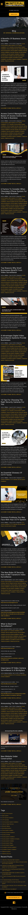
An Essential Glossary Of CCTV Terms (11, 474)
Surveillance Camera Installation (8, 591)
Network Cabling (23, 48)
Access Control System (6, 581)
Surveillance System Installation (14, 59)
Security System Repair (18, 55)
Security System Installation (11, 636)
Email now (14, 14)
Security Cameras (14, 52)
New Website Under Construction (9, 757)
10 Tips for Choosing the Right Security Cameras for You (12, 402)
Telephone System (20, 591)
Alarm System (12, 45)
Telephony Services (9, 61)
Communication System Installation (10, 822)
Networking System (5, 50)
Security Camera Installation (12, 634)
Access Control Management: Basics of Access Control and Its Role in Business (13, 116)
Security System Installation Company (15, 54)
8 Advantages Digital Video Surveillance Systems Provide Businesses (13, 338)
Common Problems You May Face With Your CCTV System (13, 518)
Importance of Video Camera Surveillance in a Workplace (13, 669)
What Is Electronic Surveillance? (8, 625)
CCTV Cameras (10, 47)
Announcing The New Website (13, 703)
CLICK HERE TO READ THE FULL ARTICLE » (11, 108)
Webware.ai (14, 908)
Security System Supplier (7, 57)
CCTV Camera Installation (18, 581)
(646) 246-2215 (14, 10)
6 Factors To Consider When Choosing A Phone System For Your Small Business (14, 191)
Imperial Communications (15, 907)
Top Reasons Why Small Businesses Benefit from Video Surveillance (11, 270)
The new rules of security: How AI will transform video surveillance (13, 574)
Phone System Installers (17, 50)
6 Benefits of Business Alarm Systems (10, 859)
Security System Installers (7, 55)
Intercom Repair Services (12, 48)
